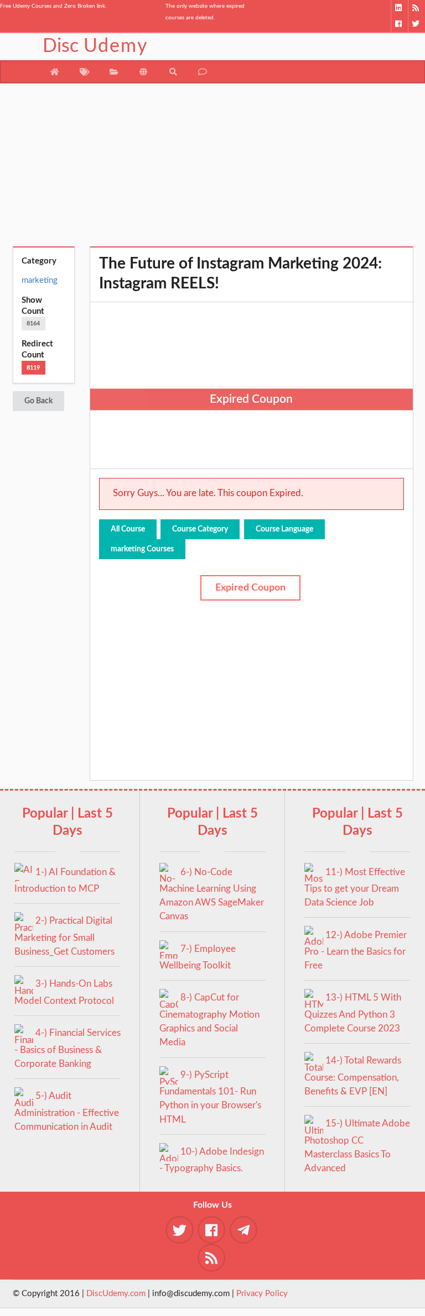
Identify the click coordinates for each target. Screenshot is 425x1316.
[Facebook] (399, 24)
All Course (128, 529)
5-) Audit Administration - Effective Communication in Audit (66, 1111)
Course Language (284, 529)
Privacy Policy (262, 1293)
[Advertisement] (213, 169)
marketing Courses (142, 549)
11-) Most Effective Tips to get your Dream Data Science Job (354, 887)
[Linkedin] (399, 8)
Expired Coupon (250, 588)
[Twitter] (416, 24)
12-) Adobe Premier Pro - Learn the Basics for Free (355, 950)
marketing (40, 280)
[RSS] (416, 8)
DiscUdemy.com (116, 1293)
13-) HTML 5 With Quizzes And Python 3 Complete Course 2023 (352, 1013)
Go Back (38, 401)
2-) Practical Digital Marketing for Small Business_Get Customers (64, 936)
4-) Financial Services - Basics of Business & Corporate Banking (67, 1048)
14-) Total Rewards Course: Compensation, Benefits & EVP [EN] (352, 1076)
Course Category (200, 529)
